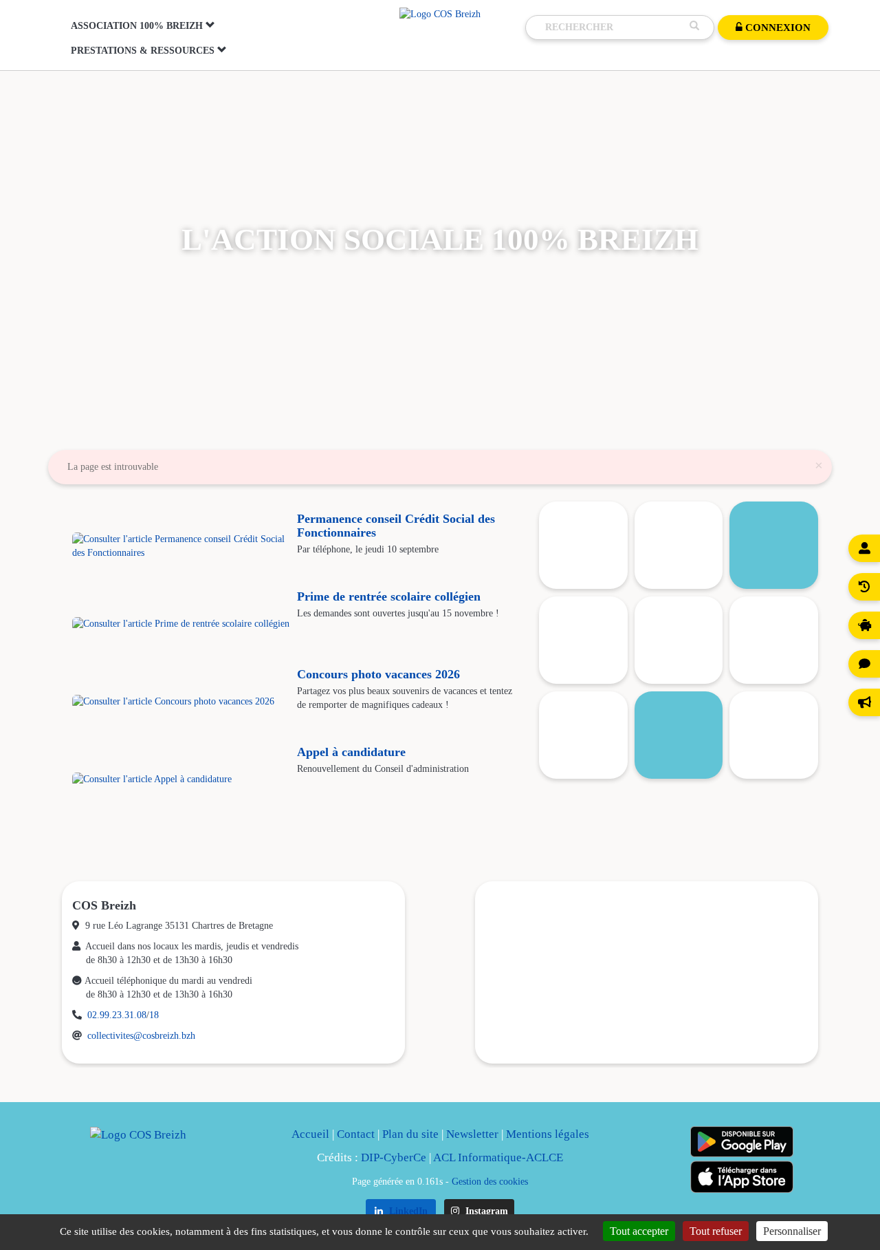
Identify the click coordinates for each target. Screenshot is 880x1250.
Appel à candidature (351, 752)
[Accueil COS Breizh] (440, 13)
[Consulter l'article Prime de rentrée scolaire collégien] (181, 624)
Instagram (485, 1211)
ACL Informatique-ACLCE (498, 1157)
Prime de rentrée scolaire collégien (389, 596)
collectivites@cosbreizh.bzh (141, 1036)
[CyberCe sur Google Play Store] (741, 1141)
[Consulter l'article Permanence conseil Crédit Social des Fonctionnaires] (181, 546)
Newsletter (472, 1134)
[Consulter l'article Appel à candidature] (181, 779)
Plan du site (410, 1134)
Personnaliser (792, 1231)
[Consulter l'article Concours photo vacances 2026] (181, 702)
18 (154, 1015)
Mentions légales (547, 1134)
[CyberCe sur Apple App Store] (741, 1177)
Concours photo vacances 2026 (378, 674)
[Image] (679, 545)
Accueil (310, 1134)
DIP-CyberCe (393, 1157)
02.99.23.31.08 (116, 1015)
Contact (356, 1134)
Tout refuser (716, 1231)
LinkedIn (407, 1211)
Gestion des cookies (490, 1181)
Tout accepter (639, 1231)
